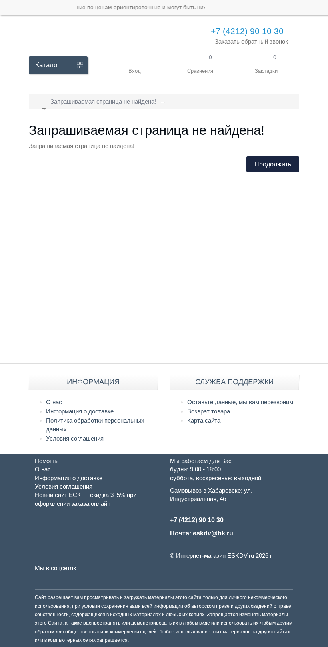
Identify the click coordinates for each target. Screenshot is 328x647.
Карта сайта (203, 420)
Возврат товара (208, 411)
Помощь (46, 460)
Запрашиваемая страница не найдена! (103, 101)
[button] (134, 65)
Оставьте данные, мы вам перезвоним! (241, 402)
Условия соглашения (75, 438)
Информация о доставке (80, 411)
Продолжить (272, 164)
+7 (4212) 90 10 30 (247, 31)
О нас (54, 402)
